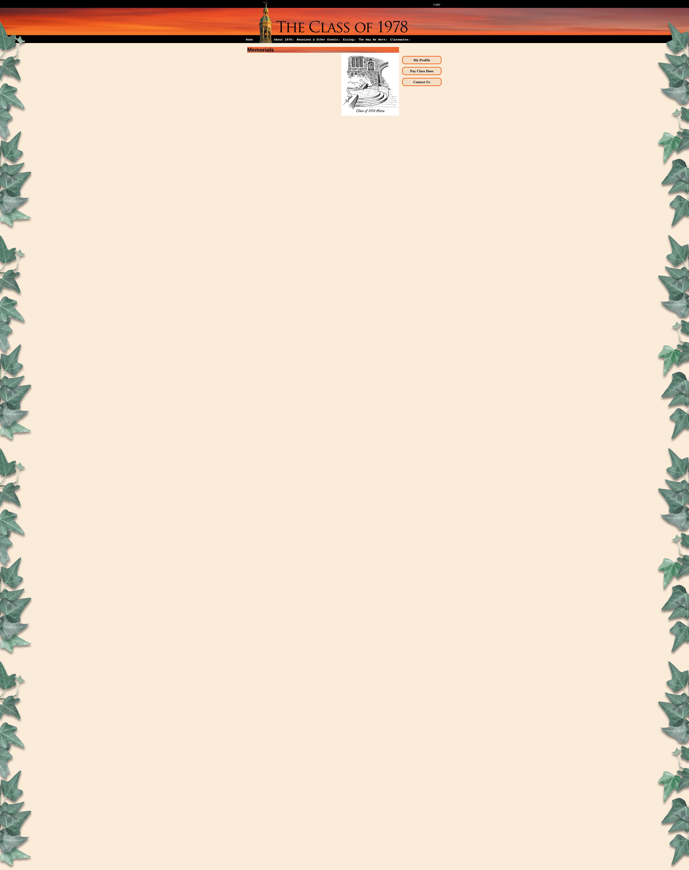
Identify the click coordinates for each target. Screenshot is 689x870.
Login (436, 4)
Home (249, 39)
